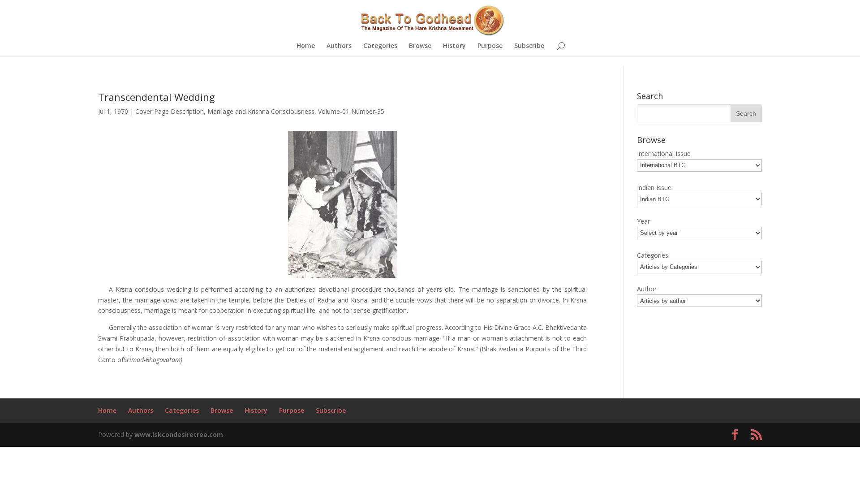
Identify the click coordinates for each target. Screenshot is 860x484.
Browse (420, 46)
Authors (339, 46)
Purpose (490, 46)
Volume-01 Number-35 (351, 111)
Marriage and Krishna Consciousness (260, 111)
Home (306, 46)
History (454, 46)
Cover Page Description (169, 111)
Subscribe (529, 46)
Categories (380, 46)
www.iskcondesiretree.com (178, 434)
